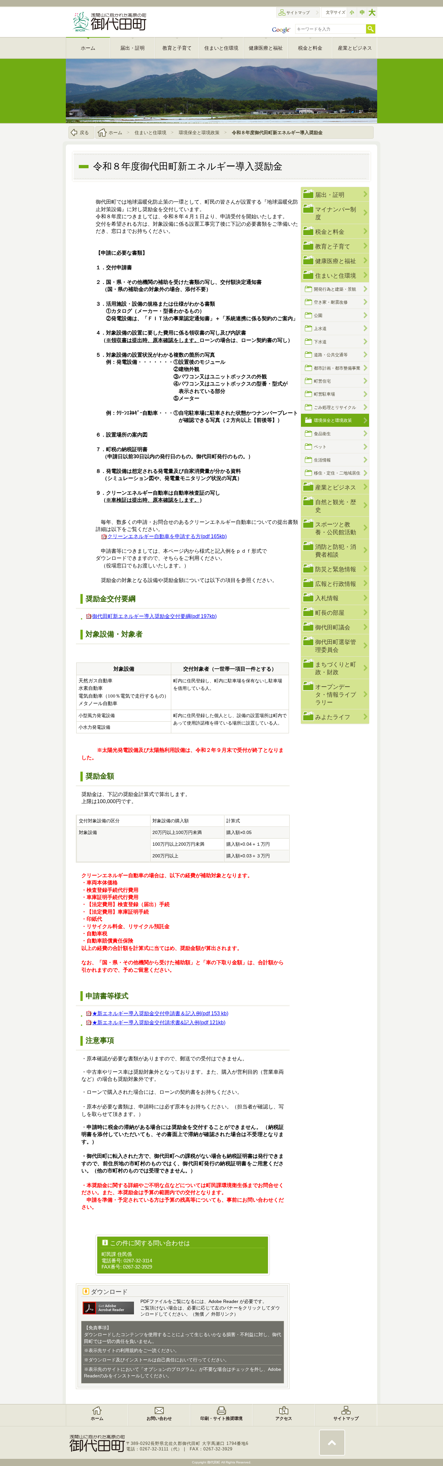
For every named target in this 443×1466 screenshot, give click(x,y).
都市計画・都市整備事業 (337, 368)
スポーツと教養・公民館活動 (335, 528)
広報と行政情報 (335, 583)
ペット (320, 446)
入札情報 (327, 598)
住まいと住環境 (150, 132)
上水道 (320, 328)
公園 (318, 315)
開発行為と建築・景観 (335, 289)
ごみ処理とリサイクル (335, 407)
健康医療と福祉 (335, 261)
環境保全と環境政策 (199, 132)
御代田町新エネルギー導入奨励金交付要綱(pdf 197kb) (154, 616)
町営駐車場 (324, 394)
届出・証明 (329, 194)
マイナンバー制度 (335, 213)
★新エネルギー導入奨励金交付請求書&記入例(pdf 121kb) (158, 1022)
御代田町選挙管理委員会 (335, 645)
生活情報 (322, 460)
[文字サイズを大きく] (372, 12)
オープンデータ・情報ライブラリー (335, 694)
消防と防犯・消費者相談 (335, 550)
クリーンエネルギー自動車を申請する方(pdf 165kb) (167, 536)
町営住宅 (322, 381)
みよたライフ (332, 717)
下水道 (320, 341)
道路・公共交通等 (331, 354)
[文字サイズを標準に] (362, 12)
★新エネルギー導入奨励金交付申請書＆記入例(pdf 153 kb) (160, 1013)
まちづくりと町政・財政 (335, 668)
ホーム (115, 132)
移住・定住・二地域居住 (337, 473)
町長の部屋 (329, 612)
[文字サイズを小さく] (352, 12)
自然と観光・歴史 (335, 506)
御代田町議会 (332, 627)
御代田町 (214, 1462)
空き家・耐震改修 (331, 302)
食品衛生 (322, 433)
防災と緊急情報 (335, 569)
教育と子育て (332, 246)
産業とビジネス (335, 487)
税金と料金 (329, 231)
